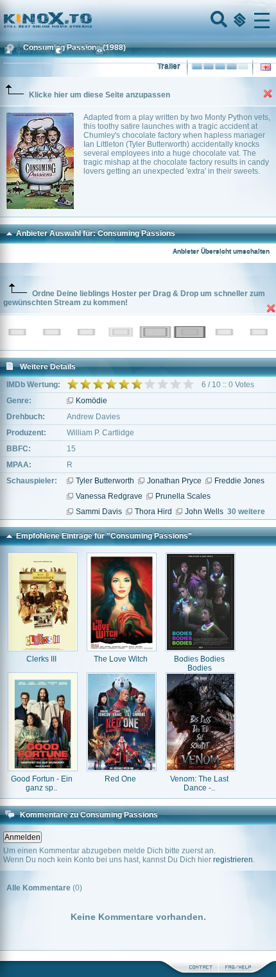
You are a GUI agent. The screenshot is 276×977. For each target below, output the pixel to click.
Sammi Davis (99, 511)
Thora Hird (153, 511)
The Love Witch (121, 659)
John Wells (204, 511)
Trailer (168, 66)
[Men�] (262, 20)
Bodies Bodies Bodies (199, 663)
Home (91, 20)
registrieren (233, 859)
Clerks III (41, 659)
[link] (138, 20)
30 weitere (246, 511)
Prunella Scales (183, 496)
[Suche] (217, 20)
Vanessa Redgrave (109, 496)
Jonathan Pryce (174, 480)
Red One (120, 778)
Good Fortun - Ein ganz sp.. (42, 783)
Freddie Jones (239, 480)
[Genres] (238, 20)
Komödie (91, 400)
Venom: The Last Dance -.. (199, 783)
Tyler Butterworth (105, 480)
